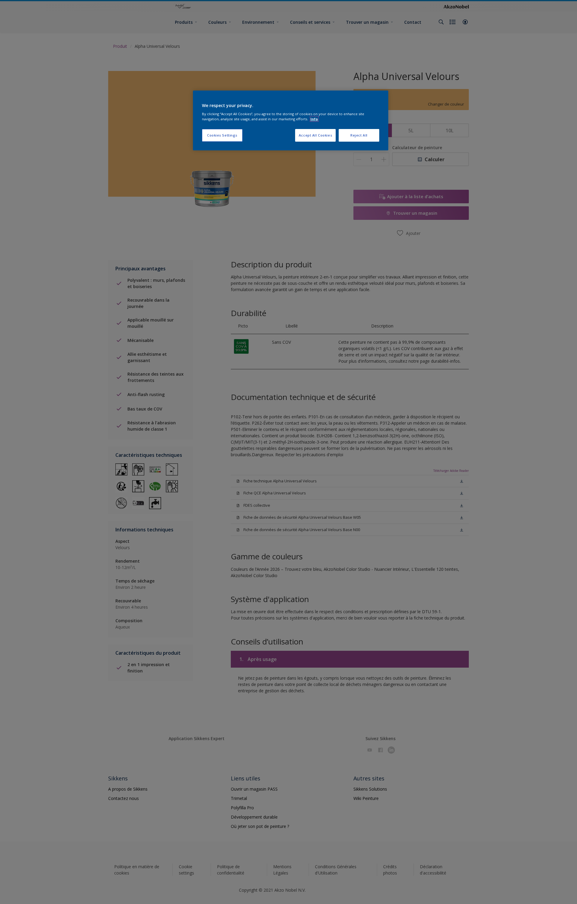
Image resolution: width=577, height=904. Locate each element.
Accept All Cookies (315, 135)
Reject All (359, 135)
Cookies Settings (222, 135)
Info (314, 119)
